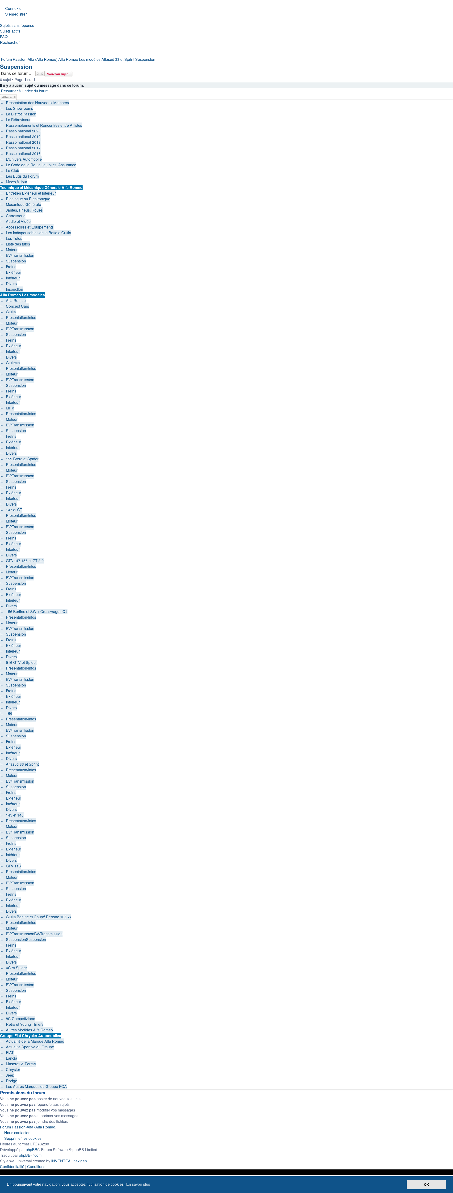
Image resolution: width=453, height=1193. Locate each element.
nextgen (80, 1161)
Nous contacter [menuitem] (16, 1132)
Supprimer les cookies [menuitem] (23, 1138)
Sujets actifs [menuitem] (10, 31)
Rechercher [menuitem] (10, 42)
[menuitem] (12, 1166)
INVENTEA (61, 1161)
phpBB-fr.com (30, 1155)
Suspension (16, 66)
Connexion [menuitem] (14, 8)
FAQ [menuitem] (4, 36)
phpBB (31, 1149)
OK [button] (426, 1184)
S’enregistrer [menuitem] (16, 14)
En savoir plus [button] (138, 1184)
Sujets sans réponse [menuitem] (17, 25)
